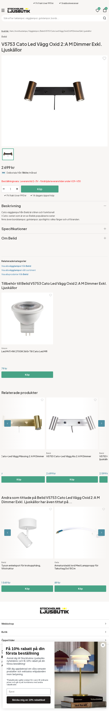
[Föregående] (14, 423)
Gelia (56, 562)
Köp (39, 189)
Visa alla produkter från (14, 274)
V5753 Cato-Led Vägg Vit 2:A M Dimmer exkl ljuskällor (79, 458)
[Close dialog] (103, 645)
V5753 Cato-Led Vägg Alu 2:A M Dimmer (23, 456)
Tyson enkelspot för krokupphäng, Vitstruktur (21, 567)
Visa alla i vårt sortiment (18, 270)
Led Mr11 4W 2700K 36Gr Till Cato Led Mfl (24, 351)
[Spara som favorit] (104, 58)
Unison (4, 348)
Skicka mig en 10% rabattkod (28, 700)
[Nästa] (95, 423)
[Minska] (3, 189)
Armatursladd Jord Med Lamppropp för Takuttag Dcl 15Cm (76, 567)
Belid (4, 36)
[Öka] (17, 189)
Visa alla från (16, 266)
